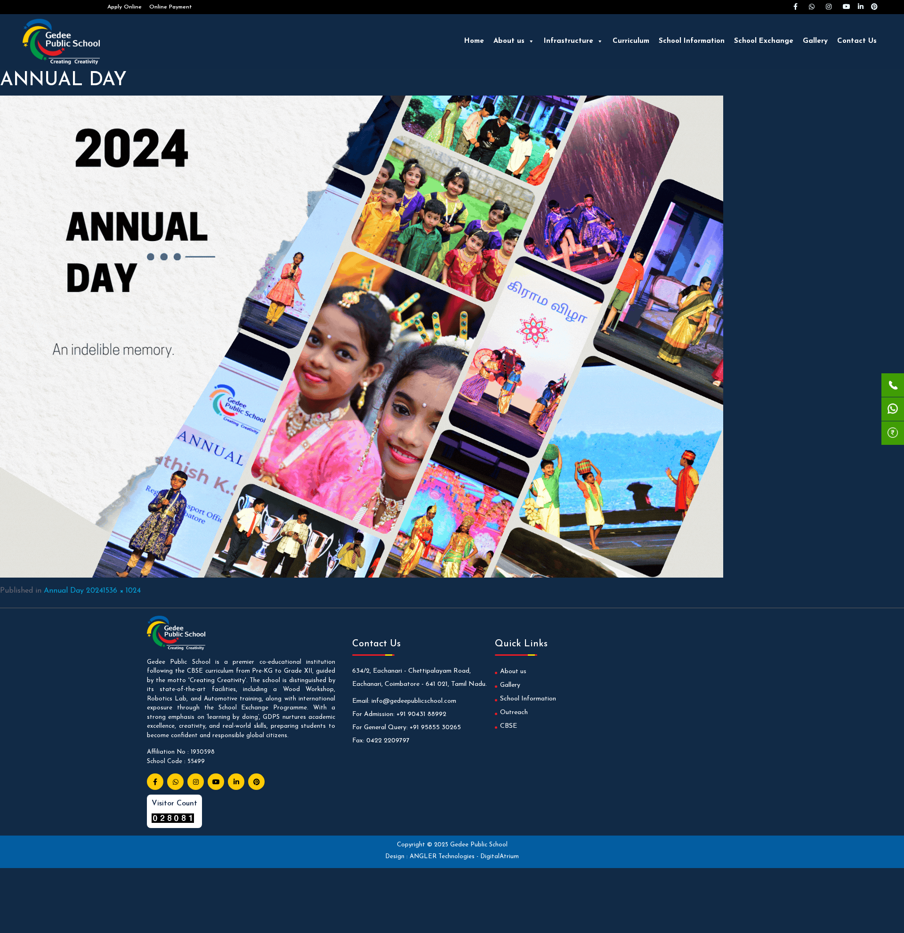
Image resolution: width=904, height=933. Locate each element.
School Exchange (763, 41)
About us (509, 41)
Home (474, 41)
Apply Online (124, 7)
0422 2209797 (388, 740)
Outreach (514, 712)
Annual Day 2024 (73, 591)
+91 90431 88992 (421, 714)
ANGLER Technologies (443, 856)
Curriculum (631, 41)
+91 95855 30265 (435, 727)
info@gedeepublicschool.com (413, 701)
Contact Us (857, 41)
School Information (692, 41)
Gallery (815, 41)
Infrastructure (568, 41)
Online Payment (170, 7)
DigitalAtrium (499, 856)
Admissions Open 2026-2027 (61, 7)
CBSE (508, 726)
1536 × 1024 (122, 591)
